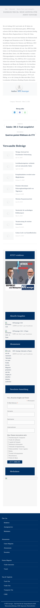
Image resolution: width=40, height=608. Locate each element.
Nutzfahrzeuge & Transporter (17, 437)
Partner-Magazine (7, 560)
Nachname (10, 419)
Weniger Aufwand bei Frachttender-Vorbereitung (23, 153)
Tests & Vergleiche (7, 577)
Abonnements (5, 539)
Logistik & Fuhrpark (14, 442)
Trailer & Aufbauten (14, 440)
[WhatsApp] (25, 112)
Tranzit (6, 569)
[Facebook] (19, 112)
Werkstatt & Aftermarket (16, 444)
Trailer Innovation (9, 564)
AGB (18, 606)
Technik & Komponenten (16, 453)
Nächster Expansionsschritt (24, 199)
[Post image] (8, 155)
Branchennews (13, 455)
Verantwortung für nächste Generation (24, 223)
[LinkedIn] (14, 112)
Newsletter (7, 552)
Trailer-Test (7, 585)
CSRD (5, 594)
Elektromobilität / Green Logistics (18, 449)
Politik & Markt (13, 458)
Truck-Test (7, 581)
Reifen (11, 451)
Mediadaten (7, 531)
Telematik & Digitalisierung (16, 446)
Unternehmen (11, 427)
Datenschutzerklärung (10, 606)
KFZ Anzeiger (23, 91)
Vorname (10, 411)
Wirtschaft (18, 101)
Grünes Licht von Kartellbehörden (26, 233)
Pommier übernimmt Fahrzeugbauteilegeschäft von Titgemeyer (25, 188)
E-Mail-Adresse (12, 403)
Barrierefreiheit (31, 606)
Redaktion (6, 522)
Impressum (23, 606)
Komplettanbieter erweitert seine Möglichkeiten (25, 176)
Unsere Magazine (8, 543)
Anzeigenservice (8, 527)
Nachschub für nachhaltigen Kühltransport (24, 211)
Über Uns (4, 518)
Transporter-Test (8, 590)
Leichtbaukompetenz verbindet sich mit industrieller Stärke (25, 164)
